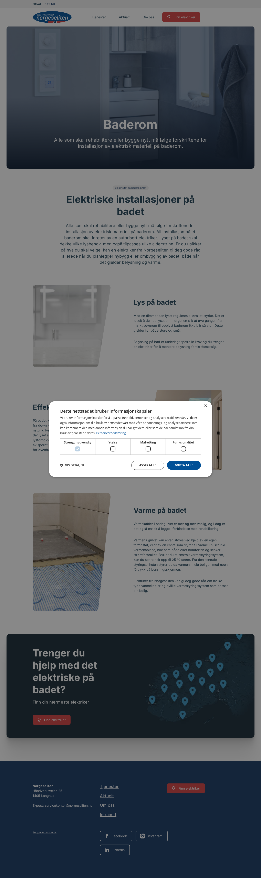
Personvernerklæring (111, 433)
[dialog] (130, 439)
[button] (72, 465)
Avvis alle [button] (147, 465)
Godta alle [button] (184, 465)
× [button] (205, 405)
